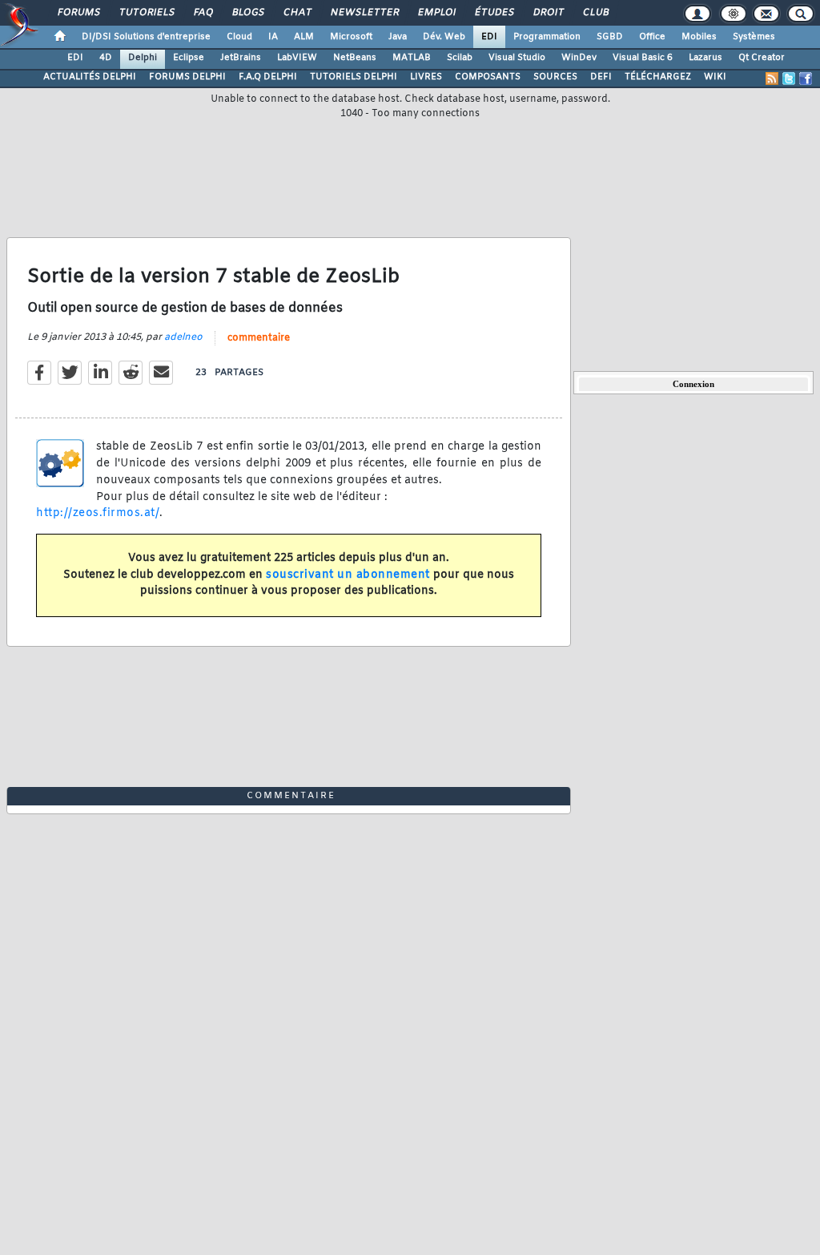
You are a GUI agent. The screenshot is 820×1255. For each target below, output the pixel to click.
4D (105, 57)
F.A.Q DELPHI (268, 77)
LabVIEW (297, 57)
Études (493, 12)
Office (652, 36)
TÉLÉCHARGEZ (658, 77)
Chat (296, 12)
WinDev (579, 57)
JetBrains (240, 57)
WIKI (715, 77)
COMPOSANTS (488, 77)
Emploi (436, 12)
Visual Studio (516, 57)
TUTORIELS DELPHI (353, 77)
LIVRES (426, 77)
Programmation (547, 36)
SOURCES (555, 77)
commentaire (258, 338)
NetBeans (354, 57)
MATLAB (411, 57)
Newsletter (364, 12)
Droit (548, 12)
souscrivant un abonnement (348, 575)
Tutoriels (146, 12)
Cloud (239, 36)
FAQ (202, 12)
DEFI (601, 77)
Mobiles (699, 36)
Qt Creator (761, 57)
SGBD (610, 36)
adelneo (183, 337)
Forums (78, 12)
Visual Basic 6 (643, 57)
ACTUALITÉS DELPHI (89, 77)
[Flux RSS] (772, 78)
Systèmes (754, 36)
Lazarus (705, 57)
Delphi (142, 57)
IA (273, 36)
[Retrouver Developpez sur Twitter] (788, 78)
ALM (304, 36)
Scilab (459, 57)
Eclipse (188, 57)
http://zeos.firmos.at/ (97, 513)
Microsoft (351, 36)
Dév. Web (444, 36)
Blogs (247, 12)
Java (397, 36)
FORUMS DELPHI (187, 77)
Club (595, 12)
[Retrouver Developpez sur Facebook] (805, 78)
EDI (489, 36)
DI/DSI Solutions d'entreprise (146, 36)
